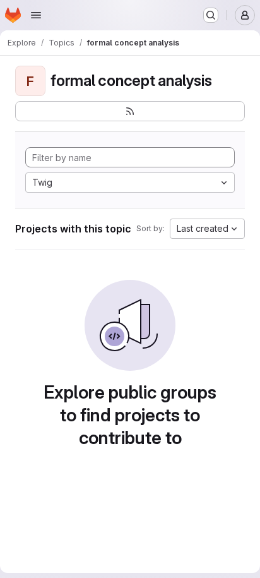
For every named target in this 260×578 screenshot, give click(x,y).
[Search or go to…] (210, 15)
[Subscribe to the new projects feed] (130, 111)
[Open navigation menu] (36, 15)
